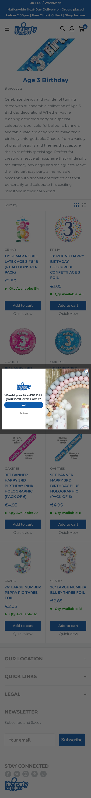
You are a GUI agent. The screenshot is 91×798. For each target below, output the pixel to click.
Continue (24, 413)
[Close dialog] (86, 371)
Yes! (24, 405)
